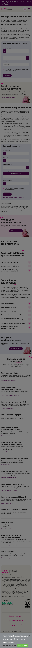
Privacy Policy (11, 642)
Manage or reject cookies (9, 645)
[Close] (29, 635)
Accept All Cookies (22, 645)
